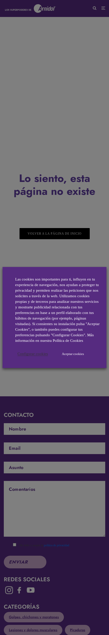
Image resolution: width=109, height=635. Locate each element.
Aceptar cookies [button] (73, 354)
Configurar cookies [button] (32, 354)
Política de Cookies (68, 341)
